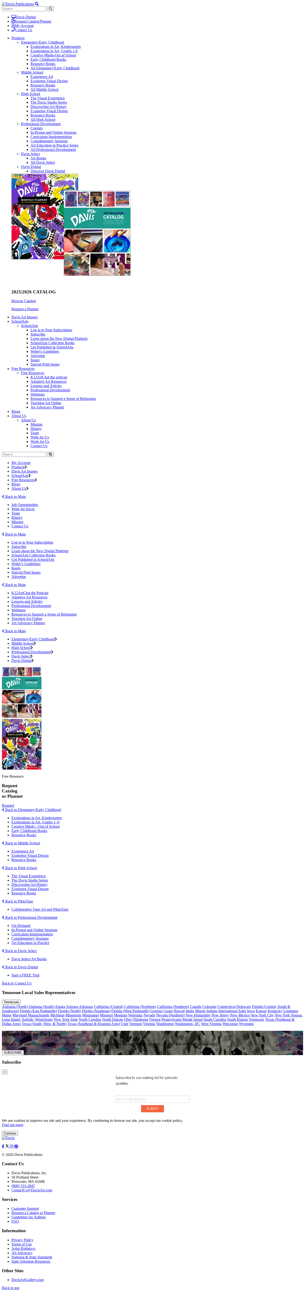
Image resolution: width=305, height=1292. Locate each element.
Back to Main (15, 497)
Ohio (128, 1019)
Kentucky (275, 1011)
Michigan (57, 1015)
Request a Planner (25, 309)
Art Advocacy (22, 1253)
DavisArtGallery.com (27, 1280)
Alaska (60, 1007)
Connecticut (226, 1007)
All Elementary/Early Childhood (54, 68)
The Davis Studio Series (48, 102)
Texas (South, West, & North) (44, 1024)
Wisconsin (230, 1024)
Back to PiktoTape (18, 901)
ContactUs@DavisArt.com (31, 1190)
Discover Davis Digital (47, 171)
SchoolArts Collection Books (52, 343)
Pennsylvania (172, 1019)
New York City (262, 1015)
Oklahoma (140, 1019)
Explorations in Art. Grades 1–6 (35, 822)
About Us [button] (18, 416)
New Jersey (220, 1015)
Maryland (19, 1015)
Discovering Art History (48, 107)
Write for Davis (23, 509)
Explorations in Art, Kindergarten (55, 47)
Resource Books (42, 64)
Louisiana (290, 1011)
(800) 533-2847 (23, 1186)
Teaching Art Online (45, 403)
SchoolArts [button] (19, 321)
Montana (120, 1015)
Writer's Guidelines (44, 351)
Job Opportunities (24, 505)
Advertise (37, 356)
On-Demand (20, 926)
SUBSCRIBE (13, 1052)
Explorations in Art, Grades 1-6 (54, 51)
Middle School (32, 72)
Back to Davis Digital (21, 967)
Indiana (212, 1011)
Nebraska (135, 1015)
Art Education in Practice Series (54, 145)
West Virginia (211, 1024)
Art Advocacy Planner (47, 407)
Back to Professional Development (30, 917)
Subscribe (37, 334)
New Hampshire (198, 1015)
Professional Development (41, 124)
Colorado (209, 1007)
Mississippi (90, 1015)
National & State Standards (31, 1257)
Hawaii (179, 1011)
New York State (66, 1019)
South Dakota (237, 1019)
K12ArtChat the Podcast (29, 593)
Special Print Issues (45, 364)
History (36, 429)
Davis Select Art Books (29, 959)
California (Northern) (140, 1007)
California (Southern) (173, 1007)
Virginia (149, 1024)
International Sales (232, 1011)
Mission (36, 424)
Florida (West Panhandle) (130, 1011)
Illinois (200, 1011)
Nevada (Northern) (170, 1015)
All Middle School (44, 89)
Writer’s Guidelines (26, 564)
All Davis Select (42, 162)
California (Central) (108, 1007)
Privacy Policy (22, 1240)
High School (30, 94)
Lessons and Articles (45, 386)
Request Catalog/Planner (32, 21)
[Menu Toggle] (37, 4)
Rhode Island (193, 1019)
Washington (165, 1024)
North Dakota (112, 1019)
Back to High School (20, 868)
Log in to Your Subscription (51, 330)
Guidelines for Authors (28, 1217)
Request (8, 805)
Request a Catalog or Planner (33, 1213)
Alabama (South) (41, 1007)
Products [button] (18, 38)
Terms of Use (21, 1244)
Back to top (10, 1288)
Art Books (38, 158)
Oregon (155, 1019)
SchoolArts (29, 326)
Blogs (15, 411)
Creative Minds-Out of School (53, 55)
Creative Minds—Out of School (35, 826)
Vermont (135, 1024)
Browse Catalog (23, 301)
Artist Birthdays (23, 1248)
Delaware (243, 1007)
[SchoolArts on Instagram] (12, 1146)
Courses (36, 128)
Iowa (251, 1011)
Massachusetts (38, 1015)
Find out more (12, 1125)
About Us (28, 420)
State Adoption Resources (30, 1261)
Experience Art (41, 77)
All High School (42, 119)
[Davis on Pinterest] (16, 1146)
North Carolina (90, 1019)
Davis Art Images (24, 317)
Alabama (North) (15, 1007)
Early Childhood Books (48, 59)
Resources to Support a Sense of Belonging (63, 399)
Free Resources (32, 373)
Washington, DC (187, 1024)
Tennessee (11, 1002)
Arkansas (86, 1007)
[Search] (50, 454)
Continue (10, 1133)
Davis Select (30, 154)
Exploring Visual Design (49, 81)
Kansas (261, 1011)
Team (34, 433)
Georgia (156, 1011)
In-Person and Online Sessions (53, 132)
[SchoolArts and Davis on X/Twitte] (7, 1146)
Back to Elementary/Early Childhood (32, 810)
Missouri (106, 1015)
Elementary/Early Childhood (42, 42)
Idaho (190, 1011)
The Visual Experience (47, 98)
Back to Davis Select (20, 951)
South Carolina (214, 1019)
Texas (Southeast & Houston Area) (93, 1024)
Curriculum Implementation (51, 137)
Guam (168, 1011)
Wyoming (246, 1024)
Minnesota (73, 1015)
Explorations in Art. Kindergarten (36, 818)
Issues (35, 360)
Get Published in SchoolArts (51, 347)
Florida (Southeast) (96, 1011)
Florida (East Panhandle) (38, 1011)
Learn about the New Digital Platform (58, 339)
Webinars (37, 394)
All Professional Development (53, 150)
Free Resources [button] (23, 369)
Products (18, 467)
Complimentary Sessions (49, 141)
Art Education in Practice (30, 943)
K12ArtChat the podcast (48, 377)
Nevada (149, 1015)
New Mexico (240, 1015)
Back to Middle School (22, 843)
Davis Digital (26, 17)
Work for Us (39, 441)
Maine (6, 1015)
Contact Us (23, 30)
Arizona (72, 1007)
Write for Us (39, 437)
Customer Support (25, 1208)
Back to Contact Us (16, 983)
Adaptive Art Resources (48, 381)
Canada (195, 1007)
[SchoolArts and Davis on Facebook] (3, 1146)
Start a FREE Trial (25, 975)
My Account (24, 26)
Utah (124, 1024)
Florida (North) (69, 1011)
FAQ (15, 1221)
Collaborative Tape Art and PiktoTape (39, 909)
